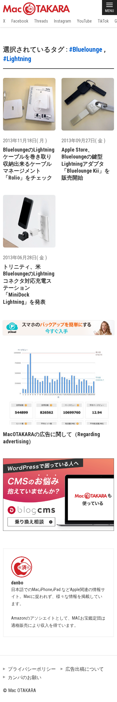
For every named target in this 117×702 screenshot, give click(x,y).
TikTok (103, 21)
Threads (41, 21)
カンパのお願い (24, 677)
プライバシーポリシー (32, 669)
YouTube (84, 21)
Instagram (62, 21)
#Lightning (17, 59)
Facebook (19, 21)
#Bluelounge (85, 49)
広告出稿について (84, 669)
